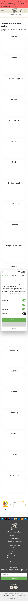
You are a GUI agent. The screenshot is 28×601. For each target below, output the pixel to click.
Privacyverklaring (19, 593)
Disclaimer (11, 593)
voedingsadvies (15, 14)
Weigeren (14, 328)
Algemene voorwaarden (14, 558)
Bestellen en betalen (14, 554)
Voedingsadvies (14, 552)
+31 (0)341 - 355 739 (15, 540)
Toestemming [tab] (5, 275)
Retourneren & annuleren (14, 556)
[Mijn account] (21, 11)
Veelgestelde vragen (14, 562)
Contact (14, 560)
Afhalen (14, 550)
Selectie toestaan (14, 324)
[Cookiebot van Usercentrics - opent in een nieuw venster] (20, 272)
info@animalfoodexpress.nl (15, 541)
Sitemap (7, 593)
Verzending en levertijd (14, 564)
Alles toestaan (14, 319)
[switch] (24, 305)
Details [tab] (14, 275)
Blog (14, 548)
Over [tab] (23, 275)
